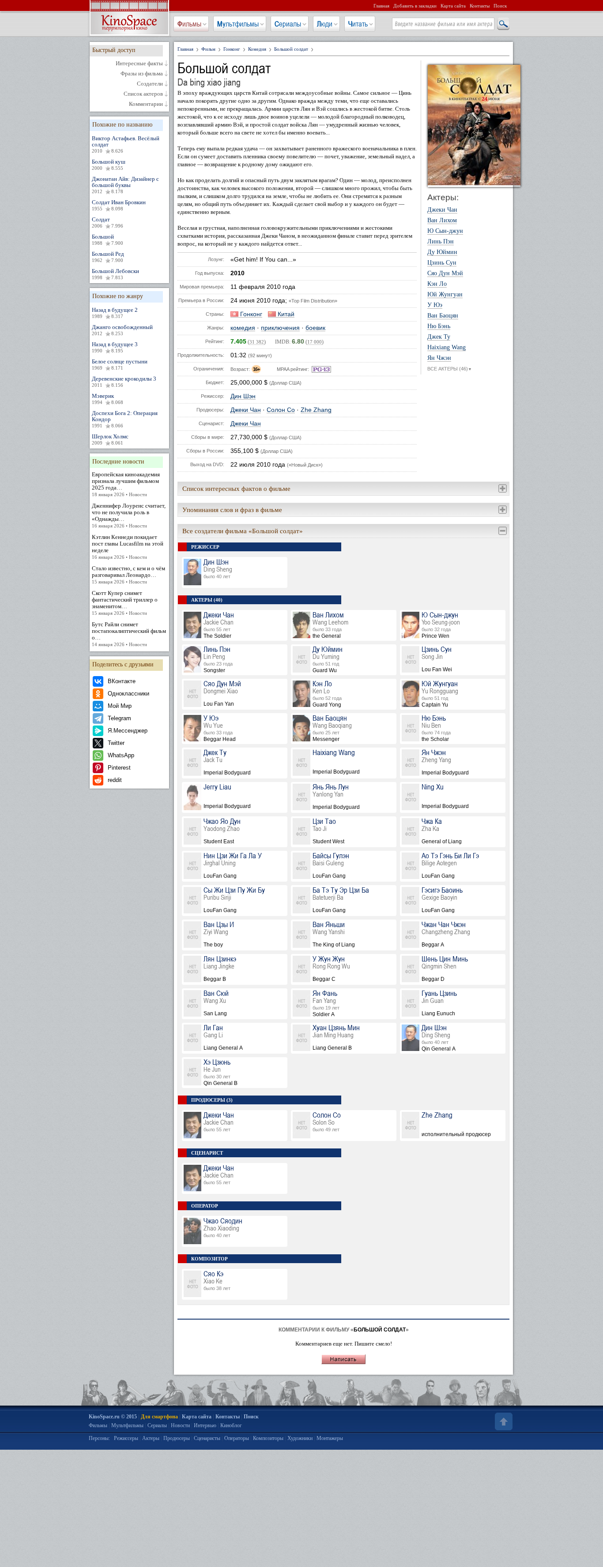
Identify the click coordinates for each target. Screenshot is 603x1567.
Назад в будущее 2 (115, 313)
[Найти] (502, 24)
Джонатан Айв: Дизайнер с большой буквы (125, 185)
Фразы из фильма (142, 74)
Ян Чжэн (439, 358)
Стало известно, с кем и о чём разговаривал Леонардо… (128, 574)
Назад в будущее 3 (115, 347)
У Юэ (434, 305)
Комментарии (146, 104)
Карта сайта (453, 5)
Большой (107, 239)
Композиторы (268, 1438)
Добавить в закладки (415, 5)
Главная (381, 5)
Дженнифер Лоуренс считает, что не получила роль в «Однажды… (129, 515)
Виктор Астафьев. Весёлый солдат (125, 144)
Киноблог (231, 1425)
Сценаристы (207, 1438)
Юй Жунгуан (445, 295)
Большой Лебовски (115, 274)
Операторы (236, 1438)
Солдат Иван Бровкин (119, 205)
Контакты (480, 5)
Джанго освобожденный (122, 330)
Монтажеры (330, 1438)
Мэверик (107, 399)
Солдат (107, 222)
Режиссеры (126, 1438)
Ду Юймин (442, 252)
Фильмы (189, 24)
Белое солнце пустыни (119, 364)
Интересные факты (139, 63)
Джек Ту (438, 337)
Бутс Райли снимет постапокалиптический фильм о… (129, 634)
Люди (324, 24)
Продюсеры (176, 1438)
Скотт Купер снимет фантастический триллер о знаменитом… (125, 603)
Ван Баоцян (442, 316)
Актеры (150, 1438)
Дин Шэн (243, 396)
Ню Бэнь (438, 326)
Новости (180, 1425)
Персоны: (99, 1438)
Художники (300, 1438)
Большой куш (108, 164)
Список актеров (143, 94)
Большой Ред (108, 257)
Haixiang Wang (446, 347)
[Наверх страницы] (503, 1421)
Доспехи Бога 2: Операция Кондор (125, 419)
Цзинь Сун (441, 263)
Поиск (500, 5)
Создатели (150, 84)
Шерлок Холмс (110, 439)
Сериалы (288, 24)
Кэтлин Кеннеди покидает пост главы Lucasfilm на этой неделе (127, 547)
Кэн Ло (437, 284)
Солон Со (281, 410)
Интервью (205, 1425)
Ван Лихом (442, 220)
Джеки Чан (245, 410)
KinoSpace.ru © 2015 (113, 1417)
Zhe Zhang (316, 410)
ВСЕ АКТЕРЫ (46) (449, 368)
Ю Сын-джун (445, 231)
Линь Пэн (440, 242)
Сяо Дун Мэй (445, 273)
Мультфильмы (238, 24)
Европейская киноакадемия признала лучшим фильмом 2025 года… (126, 484)
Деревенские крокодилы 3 (124, 381)
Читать (358, 24)
